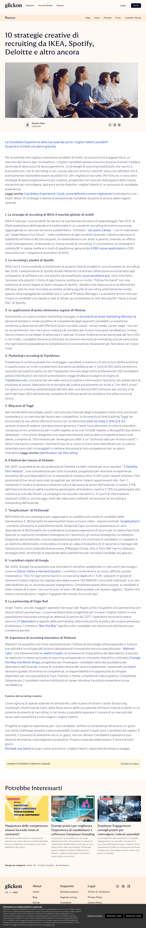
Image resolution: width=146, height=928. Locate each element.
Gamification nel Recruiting (58, 453)
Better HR (31, 865)
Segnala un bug (68, 897)
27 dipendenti (26, 621)
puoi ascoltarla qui (96, 275)
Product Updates (46, 865)
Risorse (10, 17)
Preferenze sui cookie (95, 916)
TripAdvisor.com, (17, 380)
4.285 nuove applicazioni (107, 248)
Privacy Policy (95, 897)
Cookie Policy (95, 902)
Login (123, 5)
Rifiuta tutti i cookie (114, 916)
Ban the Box (47, 626)
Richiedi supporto (69, 891)
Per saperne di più (49, 925)
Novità (36, 902)
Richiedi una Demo (18, 748)
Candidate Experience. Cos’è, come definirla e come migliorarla (67, 193)
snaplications (130, 521)
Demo (136, 5)
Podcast (107, 18)
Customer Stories (133, 18)
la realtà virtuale (51, 653)
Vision (97, 18)
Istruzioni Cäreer (99, 230)
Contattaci (65, 902)
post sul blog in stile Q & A (105, 421)
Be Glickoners (62, 865)
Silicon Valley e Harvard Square (38, 571)
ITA (6, 892)
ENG (15, 892)
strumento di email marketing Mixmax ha (108, 316)
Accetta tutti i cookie (133, 916)
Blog (88, 18)
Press (118, 18)
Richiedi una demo (130, 764)
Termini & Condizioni (99, 891)
